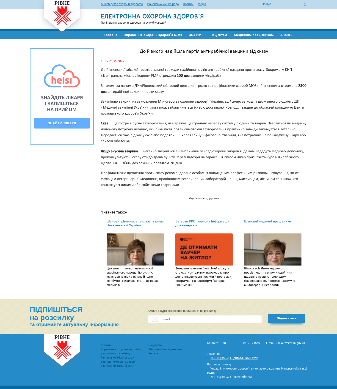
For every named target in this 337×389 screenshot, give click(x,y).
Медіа (202, 4)
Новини (188, 4)
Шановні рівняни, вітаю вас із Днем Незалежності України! (135, 223)
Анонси (286, 35)
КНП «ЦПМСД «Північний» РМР (231, 377)
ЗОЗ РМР (196, 35)
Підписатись (286, 318)
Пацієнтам (218, 35)
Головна (110, 35)
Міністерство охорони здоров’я (122, 4)
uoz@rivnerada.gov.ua (290, 343)
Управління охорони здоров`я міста (153, 35)
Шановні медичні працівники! (268, 221)
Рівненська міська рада (163, 4)
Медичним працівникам (253, 35)
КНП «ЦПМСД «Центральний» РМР (234, 358)
